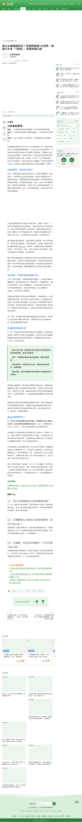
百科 (28, 9)
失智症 (73, 132)
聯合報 (32, 4)
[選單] (79, 4)
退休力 (45, 9)
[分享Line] (4, 128)
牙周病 (9, 290)
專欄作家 (60, 811)
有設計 (53, 4)
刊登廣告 (14, 816)
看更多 (77, 64)
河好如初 (46, 4)
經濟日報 (39, 4)
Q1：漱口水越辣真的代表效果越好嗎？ (28, 501)
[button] (78, 9)
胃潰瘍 (71, 138)
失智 (51, 9)
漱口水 (10, 416)
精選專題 (36, 811)
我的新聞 (71, 4)
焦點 (3, 9)
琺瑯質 (22, 176)
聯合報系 (50, 816)
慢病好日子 (65, 9)
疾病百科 (42, 811)
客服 (22, 816)
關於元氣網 (23, 811)
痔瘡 (74, 129)
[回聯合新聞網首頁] (3, 4)
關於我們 (61, 816)
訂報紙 (56, 816)
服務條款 (33, 816)
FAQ (19, 816)
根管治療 (22, 246)
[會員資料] (76, 4)
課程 (39, 9)
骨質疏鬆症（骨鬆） (63, 132)
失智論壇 (16, 9)
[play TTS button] (9, 115)
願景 (65, 4)
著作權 (38, 816)
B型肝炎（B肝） (62, 135)
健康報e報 (32, 804)
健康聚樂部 (30, 811)
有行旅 (59, 4)
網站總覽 (68, 816)
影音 (33, 9)
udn (3, 41)
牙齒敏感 (12, 155)
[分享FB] (4, 122)
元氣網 (8, 41)
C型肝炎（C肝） (62, 138)
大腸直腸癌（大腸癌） (64, 129)
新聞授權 (27, 816)
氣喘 (67, 142)
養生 (9, 9)
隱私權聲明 (44, 816)
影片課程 (6, 651)
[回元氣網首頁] (9, 4)
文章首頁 (53, 811)
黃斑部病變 (61, 142)
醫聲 (57, 9)
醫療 (23, 9)
